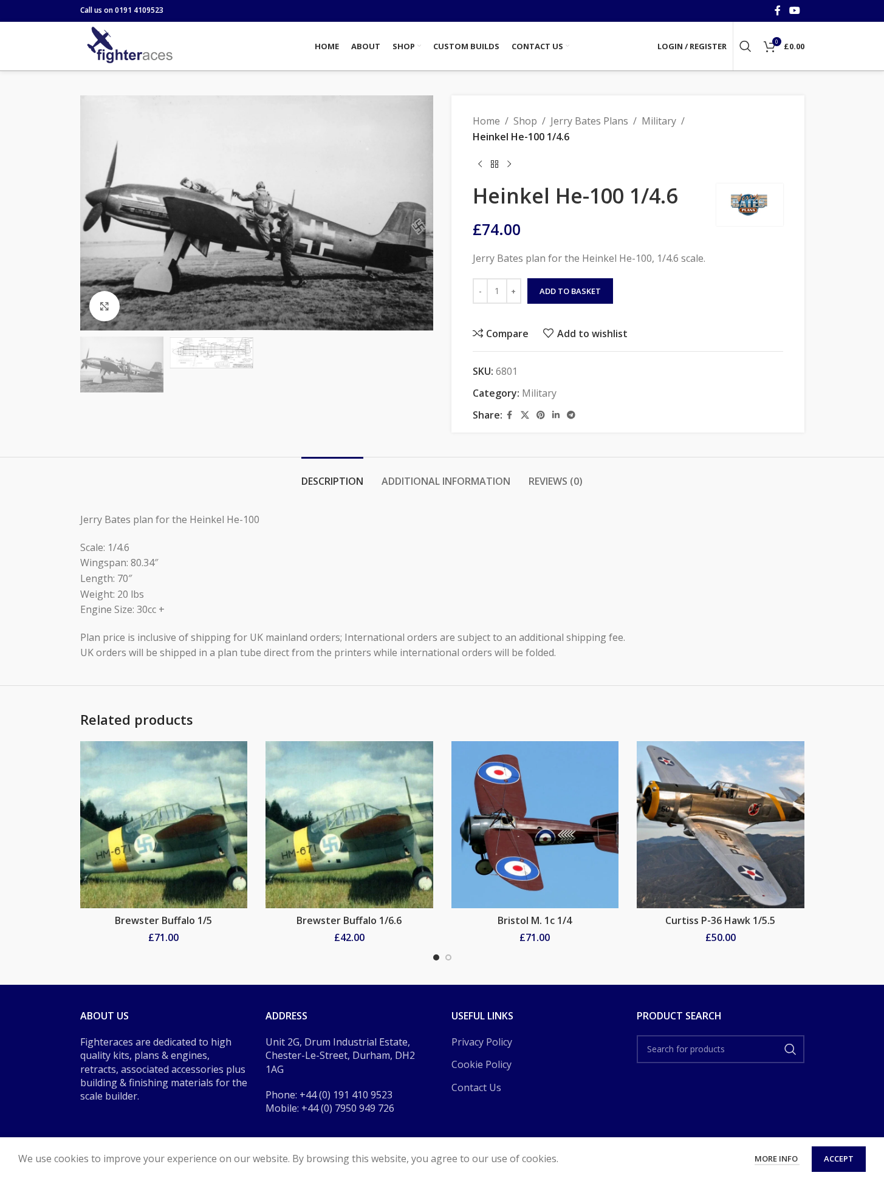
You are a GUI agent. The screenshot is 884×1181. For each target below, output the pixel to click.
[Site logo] (131, 45)
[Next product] (509, 164)
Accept (839, 1158)
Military (659, 121)
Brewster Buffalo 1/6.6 (349, 920)
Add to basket (570, 291)
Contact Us (476, 1087)
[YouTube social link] (794, 10)
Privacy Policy (481, 1042)
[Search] (745, 46)
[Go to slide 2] (448, 957)
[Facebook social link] (777, 10)
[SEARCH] (790, 1049)
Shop (525, 121)
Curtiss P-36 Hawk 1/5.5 (720, 920)
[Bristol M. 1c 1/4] (535, 825)
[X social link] (525, 415)
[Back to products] (494, 164)
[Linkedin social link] (556, 415)
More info (777, 1158)
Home (486, 121)
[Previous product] (480, 164)
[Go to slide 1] (436, 957)
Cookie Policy (481, 1064)
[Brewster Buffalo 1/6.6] (349, 825)
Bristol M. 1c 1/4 (535, 920)
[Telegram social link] (571, 415)
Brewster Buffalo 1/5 (163, 920)
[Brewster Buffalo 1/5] (164, 825)
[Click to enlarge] (104, 306)
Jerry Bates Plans (589, 121)
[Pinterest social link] (541, 415)
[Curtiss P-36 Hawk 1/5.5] (720, 825)
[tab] (332, 475)
